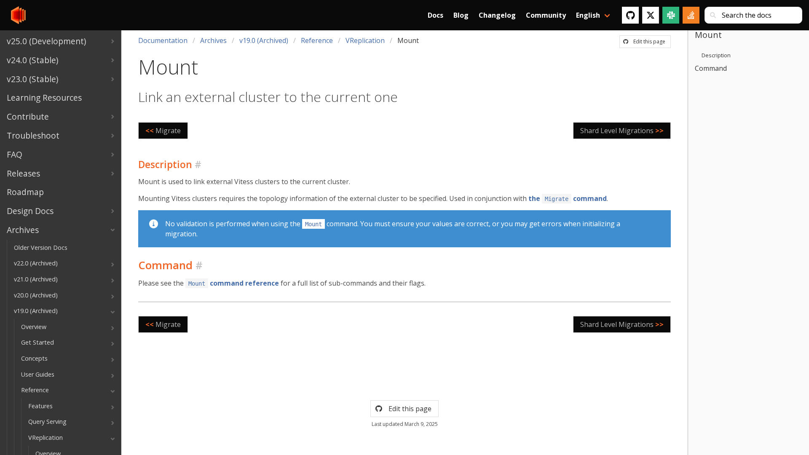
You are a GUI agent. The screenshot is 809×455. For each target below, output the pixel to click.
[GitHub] (630, 15)
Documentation (163, 40)
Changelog (497, 15)
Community (546, 15)
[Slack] (670, 15)
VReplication (365, 40)
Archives (213, 40)
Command (711, 68)
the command (567, 198)
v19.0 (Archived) (263, 40)
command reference (233, 283)
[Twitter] (650, 15)
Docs (435, 15)
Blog (461, 15)
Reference (317, 40)
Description (716, 55)
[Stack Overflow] (691, 15)
